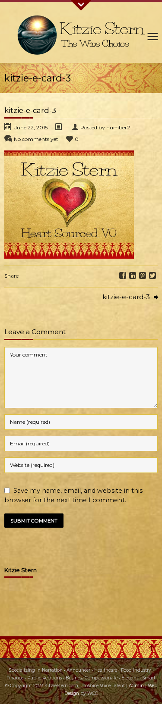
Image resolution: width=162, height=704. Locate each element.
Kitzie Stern (20, 570)
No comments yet (36, 139)
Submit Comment (33, 521)
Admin (136, 685)
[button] (69, 204)
